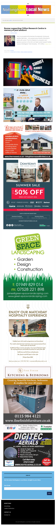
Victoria (18, 52)
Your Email (7, 485)
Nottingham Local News (28, 9)
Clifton (12, 50)
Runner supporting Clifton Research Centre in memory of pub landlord (25, 29)
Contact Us (7, 515)
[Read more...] (48, 44)
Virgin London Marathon (26, 52)
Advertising (7, 506)
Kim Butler (13, 52)
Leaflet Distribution (9, 508)
